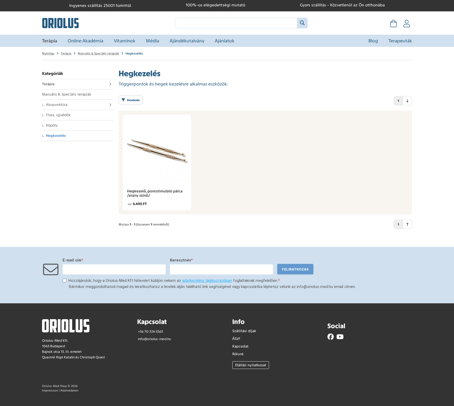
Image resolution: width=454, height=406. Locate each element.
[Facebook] (330, 336)
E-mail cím (72, 260)
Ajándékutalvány (187, 41)
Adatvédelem (69, 390)
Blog (373, 41)
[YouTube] (340, 336)
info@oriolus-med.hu (154, 339)
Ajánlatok (224, 41)
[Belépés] (406, 25)
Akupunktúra (56, 104)
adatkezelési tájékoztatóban (207, 280)
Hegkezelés (56, 135)
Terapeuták (400, 41)
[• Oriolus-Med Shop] (60, 22)
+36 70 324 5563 (150, 331)
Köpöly (52, 125)
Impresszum (50, 390)
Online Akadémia (85, 41)
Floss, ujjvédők (58, 115)
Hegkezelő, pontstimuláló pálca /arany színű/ (155, 193)
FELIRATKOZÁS (295, 269)
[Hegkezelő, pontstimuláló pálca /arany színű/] (157, 149)
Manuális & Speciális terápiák (66, 94)
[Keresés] (302, 23)
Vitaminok (124, 41)
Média (152, 41)
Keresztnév (180, 260)
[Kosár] (393, 25)
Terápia (49, 41)
